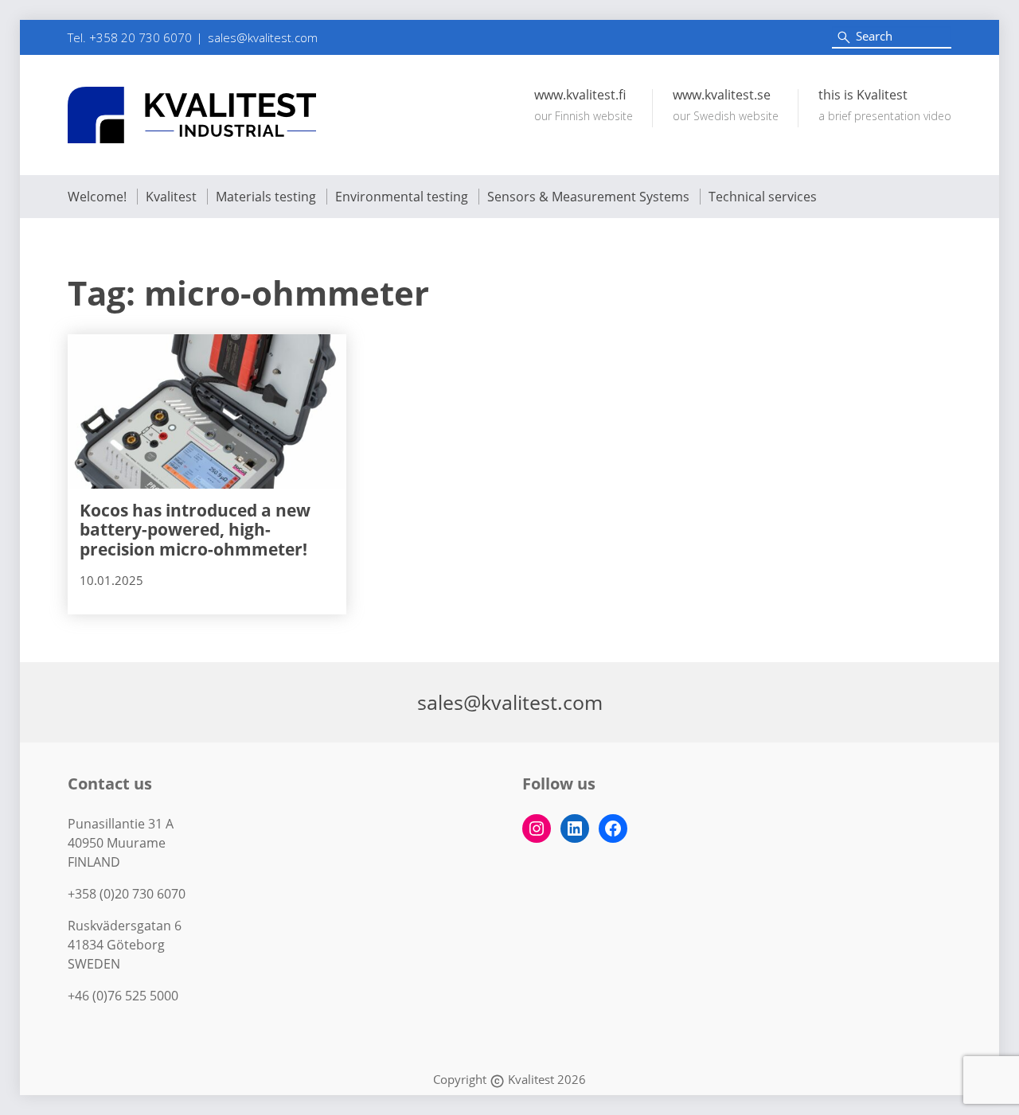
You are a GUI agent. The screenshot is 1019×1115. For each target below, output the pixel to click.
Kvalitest (171, 196)
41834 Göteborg (116, 944)
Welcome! (97, 196)
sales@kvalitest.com (263, 37)
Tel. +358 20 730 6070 (130, 37)
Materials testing (266, 196)
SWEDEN (94, 964)
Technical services (763, 196)
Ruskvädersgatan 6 (125, 925)
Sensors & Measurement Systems (588, 196)
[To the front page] (192, 115)
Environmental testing (401, 196)
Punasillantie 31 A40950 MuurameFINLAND (121, 843)
